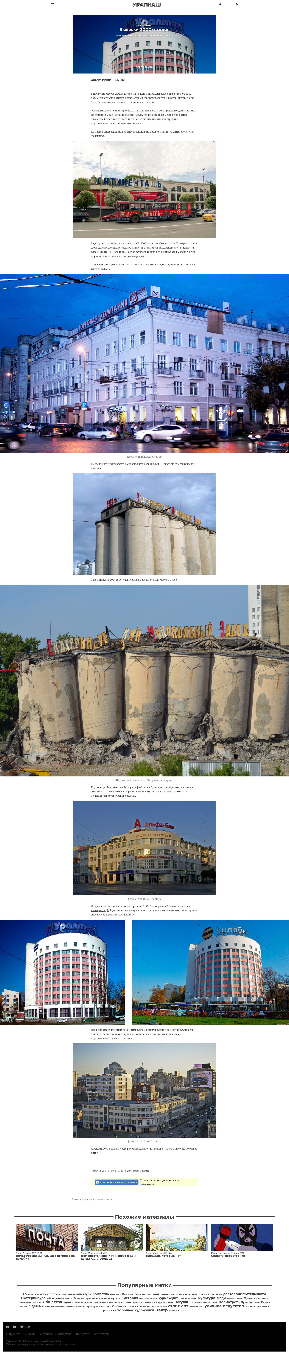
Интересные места (220, 1253)
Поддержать (64, 1334)
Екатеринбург (33, 1298)
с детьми (36, 1306)
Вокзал (118, 1294)
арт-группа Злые (64, 1294)
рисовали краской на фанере (145, 1148)
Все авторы (101, 1334)
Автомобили (41, 1294)
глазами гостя (167, 1294)
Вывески (76, 1199)
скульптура (91, 1307)
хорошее (125, 1310)
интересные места (94, 1298)
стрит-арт (178, 1306)
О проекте (13, 1334)
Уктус (201, 1306)
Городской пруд (206, 1294)
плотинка (145, 1302)
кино (141, 1298)
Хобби (112, 1311)
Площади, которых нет (163, 1256)
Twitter (145, 1171)
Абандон (28, 1294)
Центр (85, 1199)
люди (221, 1298)
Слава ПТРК (105, 1307)
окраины (68, 1302)
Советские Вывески (138, 1307)
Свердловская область (75, 1307)
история (92, 1199)
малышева (231, 1298)
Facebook (122, 1171)
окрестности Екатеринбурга (83, 1302)
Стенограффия (162, 1306)
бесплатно (100, 1294)
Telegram (111, 1171)
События (119, 1306)
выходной (153, 1294)
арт (52, 1294)
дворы (219, 1294)
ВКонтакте (133, 1171)
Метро (239, 1298)
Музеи (248, 1298)
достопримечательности (244, 1294)
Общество (52, 1302)
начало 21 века (105, 1199)
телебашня (194, 1307)
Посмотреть (229, 1302)
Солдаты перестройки (228, 1256)
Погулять (182, 1302)
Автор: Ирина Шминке (108, 80)
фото (105, 1311)
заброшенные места (59, 1298)
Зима (76, 1298)
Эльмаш (183, 1310)
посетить (214, 1302)
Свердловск (60, 1307)
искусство (115, 1298)
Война (112, 1294)
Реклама (30, 1334)
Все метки (83, 1334)
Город (19, 1253)
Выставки (140, 1294)
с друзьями (49, 1307)
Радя (264, 1302)
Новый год (37, 1302)
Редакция (45, 1334)
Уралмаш (250, 1307)
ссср (153, 1307)
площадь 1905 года (162, 1302)
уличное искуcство (224, 1306)
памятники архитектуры (122, 1302)
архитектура (82, 1294)
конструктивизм (150, 1298)
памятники (100, 1302)
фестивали (263, 1307)
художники (144, 1310)
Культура (206, 1298)
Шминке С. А (174, 1311)
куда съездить (188, 1298)
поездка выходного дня (201, 1302)
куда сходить (168, 1298)
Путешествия (250, 1302)
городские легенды (186, 1294)
